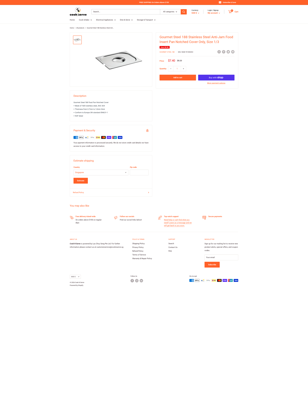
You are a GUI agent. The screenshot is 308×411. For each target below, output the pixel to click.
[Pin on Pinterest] (223, 51)
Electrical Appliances (104, 20)
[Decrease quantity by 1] (170, 68)
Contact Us (172, 247)
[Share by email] (232, 51)
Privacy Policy (138, 247)
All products (80, 28)
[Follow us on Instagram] (136, 280)
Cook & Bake (84, 20)
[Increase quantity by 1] (183, 68)
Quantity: (163, 69)
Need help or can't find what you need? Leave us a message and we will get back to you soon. (178, 223)
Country (77, 167)
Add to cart (177, 77)
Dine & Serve (125, 20)
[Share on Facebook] (219, 51)
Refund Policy (78, 192)
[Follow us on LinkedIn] (141, 280)
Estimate (80, 181)
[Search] (184, 11)
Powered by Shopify (76, 285)
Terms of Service (139, 255)
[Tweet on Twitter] (228, 51)
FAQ (170, 251)
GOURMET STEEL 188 (167, 52)
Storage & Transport (145, 20)
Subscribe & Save (229, 2)
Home (72, 20)
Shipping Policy (138, 243)
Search (171, 243)
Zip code (133, 167)
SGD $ (73, 277)
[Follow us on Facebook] (132, 280)
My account (213, 13)
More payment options (216, 83)
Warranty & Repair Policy (142, 258)
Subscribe (212, 265)
